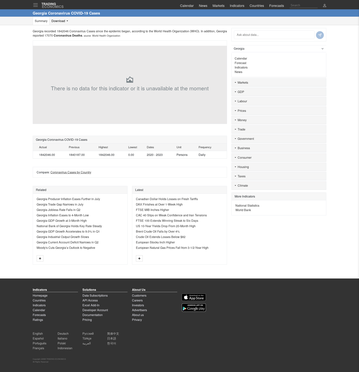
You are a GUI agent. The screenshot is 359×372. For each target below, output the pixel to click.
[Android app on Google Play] (194, 307)
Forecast (240, 63)
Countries (39, 300)
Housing (242, 167)
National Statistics (247, 205)
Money (241, 120)
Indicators (241, 67)
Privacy (137, 319)
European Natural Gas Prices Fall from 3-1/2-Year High (172, 247)
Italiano (62, 338)
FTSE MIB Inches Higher (152, 210)
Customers (139, 295)
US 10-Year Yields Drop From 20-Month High (166, 226)
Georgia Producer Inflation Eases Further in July (68, 199)
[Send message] (320, 35)
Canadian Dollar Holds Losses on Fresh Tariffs (167, 199)
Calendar (241, 58)
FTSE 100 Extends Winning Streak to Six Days (167, 220)
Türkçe (86, 338)
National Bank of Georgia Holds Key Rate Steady (69, 226)
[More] (40, 258)
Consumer (243, 157)
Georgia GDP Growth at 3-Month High (62, 220)
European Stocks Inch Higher (155, 242)
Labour (241, 101)
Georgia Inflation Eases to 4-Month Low (63, 215)
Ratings (38, 319)
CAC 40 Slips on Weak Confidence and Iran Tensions (171, 215)
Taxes (241, 176)
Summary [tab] (41, 21)
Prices (241, 110)
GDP (240, 92)
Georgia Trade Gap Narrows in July (60, 204)
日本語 (111, 338)
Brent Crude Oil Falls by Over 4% (158, 231)
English (38, 333)
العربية (86, 343)
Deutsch (63, 333)
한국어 (111, 343)
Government (245, 138)
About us (138, 315)
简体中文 (113, 333)
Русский (88, 333)
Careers (137, 300)
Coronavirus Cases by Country (70, 172)
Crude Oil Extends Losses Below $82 (160, 237)
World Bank (243, 210)
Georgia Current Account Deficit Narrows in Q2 (68, 242)
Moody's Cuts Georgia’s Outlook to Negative (66, 247)
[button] (325, 6)
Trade (240, 129)
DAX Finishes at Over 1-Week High (159, 204)
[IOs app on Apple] (194, 297)
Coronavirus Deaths (68, 35)
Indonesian (65, 348)
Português (39, 343)
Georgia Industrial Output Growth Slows (63, 237)
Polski (62, 343)
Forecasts (39, 315)
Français (38, 348)
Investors (138, 305)
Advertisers (139, 310)
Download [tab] (58, 21)
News (238, 72)
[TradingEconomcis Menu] (37, 5)
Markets (242, 82)
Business (243, 148)
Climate (242, 185)
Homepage (40, 295)
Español (38, 338)
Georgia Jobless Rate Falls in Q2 (58, 210)
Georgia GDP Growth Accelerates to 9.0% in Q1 (68, 231)
